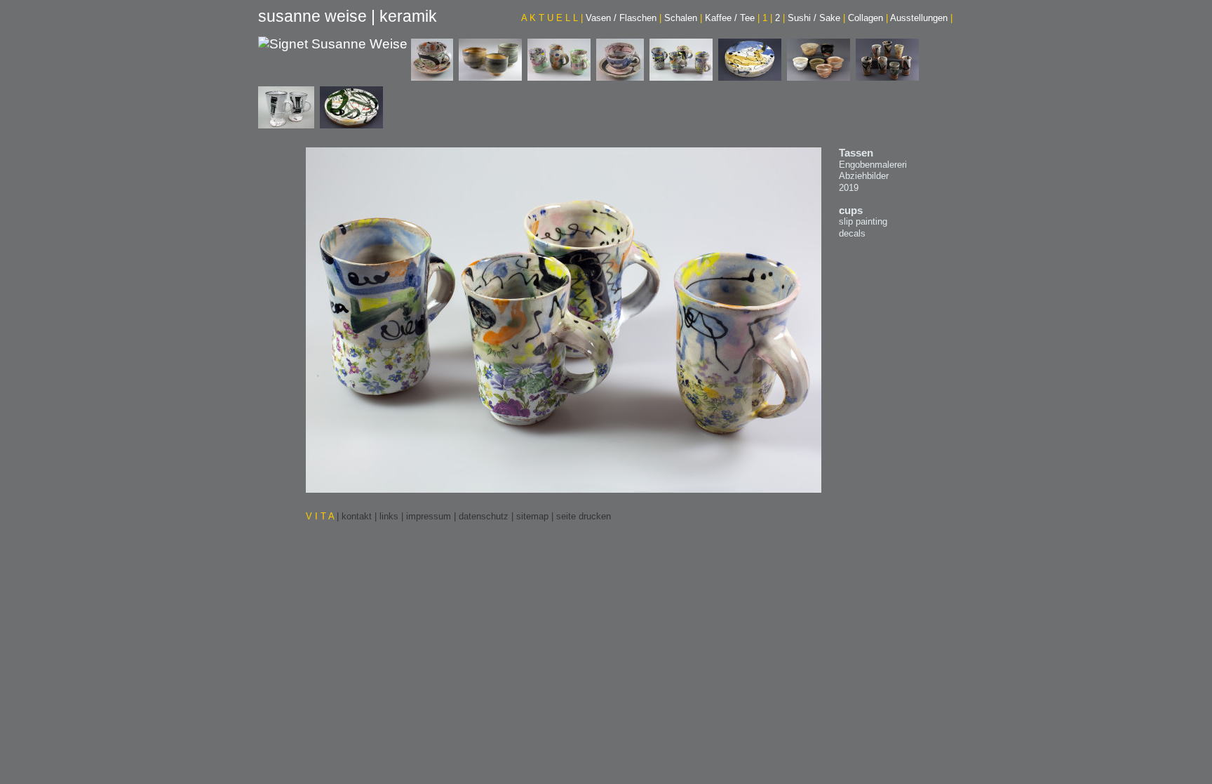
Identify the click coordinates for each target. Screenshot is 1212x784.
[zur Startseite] (333, 45)
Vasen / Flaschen (623, 18)
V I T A (321, 516)
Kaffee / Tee (732, 18)
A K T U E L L (552, 18)
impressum (428, 516)
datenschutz (484, 516)
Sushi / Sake (816, 18)
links (388, 516)
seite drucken (583, 516)
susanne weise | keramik (347, 16)
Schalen (683, 18)
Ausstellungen (921, 18)
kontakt (357, 516)
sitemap (532, 516)
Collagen (868, 18)
